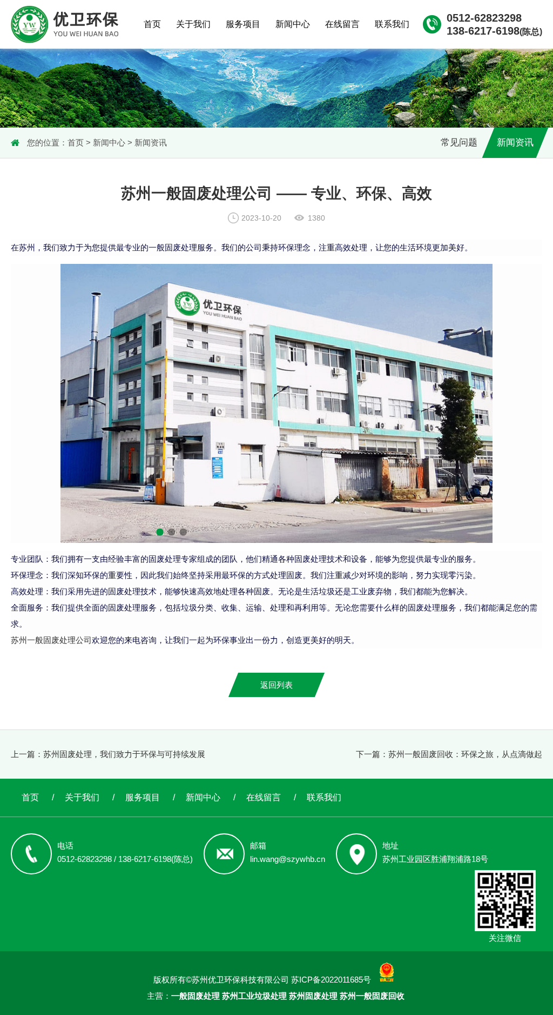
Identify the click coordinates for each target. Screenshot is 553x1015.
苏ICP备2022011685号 (331, 979)
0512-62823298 (484, 18)
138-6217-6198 (494, 31)
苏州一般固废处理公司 (51, 640)
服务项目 (243, 24)
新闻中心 (292, 24)
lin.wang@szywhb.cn (287, 859)
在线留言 (342, 24)
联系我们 (392, 24)
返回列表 (276, 684)
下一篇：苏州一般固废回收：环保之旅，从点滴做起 (449, 754)
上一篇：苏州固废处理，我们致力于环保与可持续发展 (108, 754)
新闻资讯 (150, 142)
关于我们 (193, 24)
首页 (152, 24)
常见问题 (459, 142)
